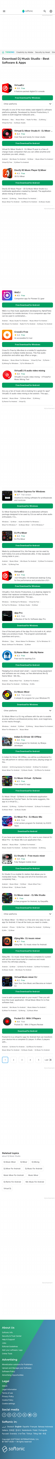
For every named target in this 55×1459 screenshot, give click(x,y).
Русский (5, 1433)
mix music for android (17, 159)
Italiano (5, 1430)
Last (46, 1060)
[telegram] (35, 1415)
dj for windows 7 (38, 525)
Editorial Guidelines (10, 1346)
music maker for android (44, 726)
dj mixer (30, 159)
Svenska (13, 1433)
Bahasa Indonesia (45, 1426)
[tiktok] (14, 1415)
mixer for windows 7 (9, 525)
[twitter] (19, 1415)
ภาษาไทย (21, 1433)
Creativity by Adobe (24, 52)
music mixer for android (44, 159)
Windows (5, 120)
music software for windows (12, 644)
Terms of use (7, 1393)
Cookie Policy (7, 1400)
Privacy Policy (8, 1396)
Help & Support (8, 1339)
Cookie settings (8, 1403)
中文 (44, 1433)
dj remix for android (9, 401)
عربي (4, 1426)
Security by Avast (42, 52)
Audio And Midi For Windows (29, 522)
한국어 (18, 1430)
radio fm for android (27, 324)
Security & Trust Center (11, 1336)
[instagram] (9, 1415)
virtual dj (22, 401)
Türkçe (29, 1433)
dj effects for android (29, 202)
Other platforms (10, 104)
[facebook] (4, 1415)
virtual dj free (7, 123)
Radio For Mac (32, 120)
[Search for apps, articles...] (45, 11)
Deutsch (10, 1426)
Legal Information (9, 1389)
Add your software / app (12, 1350)
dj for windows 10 (27, 363)
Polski (35, 1430)
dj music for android (44, 324)
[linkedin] (25, 1415)
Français (33, 1426)
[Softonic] (27, 11)
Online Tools (7, 1353)
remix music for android (27, 198)
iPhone (12, 927)
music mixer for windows (20, 360)
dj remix (46, 360)
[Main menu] (4, 11)
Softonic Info (7, 1332)
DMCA (4, 1386)
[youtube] (30, 1415)
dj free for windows (9, 605)
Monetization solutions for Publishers (17, 1364)
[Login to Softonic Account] (51, 11)
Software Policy (8, 1371)
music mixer (20, 120)
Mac (12, 120)
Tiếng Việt (37, 1433)
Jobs (4, 1343)
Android (5, 159)
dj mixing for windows (10, 363)
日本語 (11, 1430)
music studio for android (19, 321)
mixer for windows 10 (10, 729)
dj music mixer (25, 398)
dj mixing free (14, 564)
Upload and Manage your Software (16, 1368)
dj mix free (21, 927)
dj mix (4, 564)
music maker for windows (25, 641)
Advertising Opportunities (12, 1375)
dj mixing (42, 120)
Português (42, 1430)
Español (26, 1426)
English (18, 1426)
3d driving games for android (20, 767)
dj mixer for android (21, 162)
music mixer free (16, 681)
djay (12, 641)
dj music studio (19, 123)
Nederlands (27, 1430)
